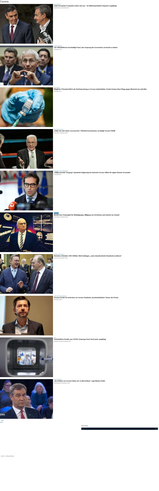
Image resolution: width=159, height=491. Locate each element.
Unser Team (4, 435)
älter (2, 420)
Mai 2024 (83, 474)
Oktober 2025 (84, 447)
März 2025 (83, 458)
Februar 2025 (84, 460)
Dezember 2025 (85, 444)
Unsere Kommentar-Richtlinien (8, 443)
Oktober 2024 (84, 466)
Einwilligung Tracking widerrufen (8, 452)
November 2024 (85, 464)
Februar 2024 (84, 479)
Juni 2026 (83, 434)
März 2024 (83, 477)
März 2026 (83, 439)
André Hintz (56, 132)
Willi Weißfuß (57, 217)
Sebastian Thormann (58, 341)
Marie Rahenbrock (57, 383)
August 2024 (84, 469)
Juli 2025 (83, 452)
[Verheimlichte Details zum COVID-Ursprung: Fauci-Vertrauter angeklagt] (26, 357)
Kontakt (3, 449)
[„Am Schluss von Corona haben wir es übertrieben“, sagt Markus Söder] (26, 399)
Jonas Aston (56, 257)
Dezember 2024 (85, 463)
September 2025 (85, 449)
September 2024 (85, 468)
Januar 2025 (84, 461)
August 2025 (84, 450)
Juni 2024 (83, 472)
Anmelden (3, 453)
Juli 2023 (83, 490)
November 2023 (85, 483)
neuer (2, 422)
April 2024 (83, 476)
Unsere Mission (4, 434)
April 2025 (83, 457)
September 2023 (85, 487)
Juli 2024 (83, 471)
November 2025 (85, 445)
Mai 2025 (83, 455)
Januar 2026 (84, 442)
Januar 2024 (84, 480)
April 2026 (83, 438)
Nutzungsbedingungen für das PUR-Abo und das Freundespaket (15, 444)
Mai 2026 (83, 436)
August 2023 (84, 488)
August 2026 (84, 431)
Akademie (3, 437)
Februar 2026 (84, 441)
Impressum (3, 446)
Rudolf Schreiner (57, 7)
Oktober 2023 (84, 485)
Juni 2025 (83, 453)
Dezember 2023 (85, 482)
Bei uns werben (4, 438)
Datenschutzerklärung (6, 447)
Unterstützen (4, 440)
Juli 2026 (83, 433)
